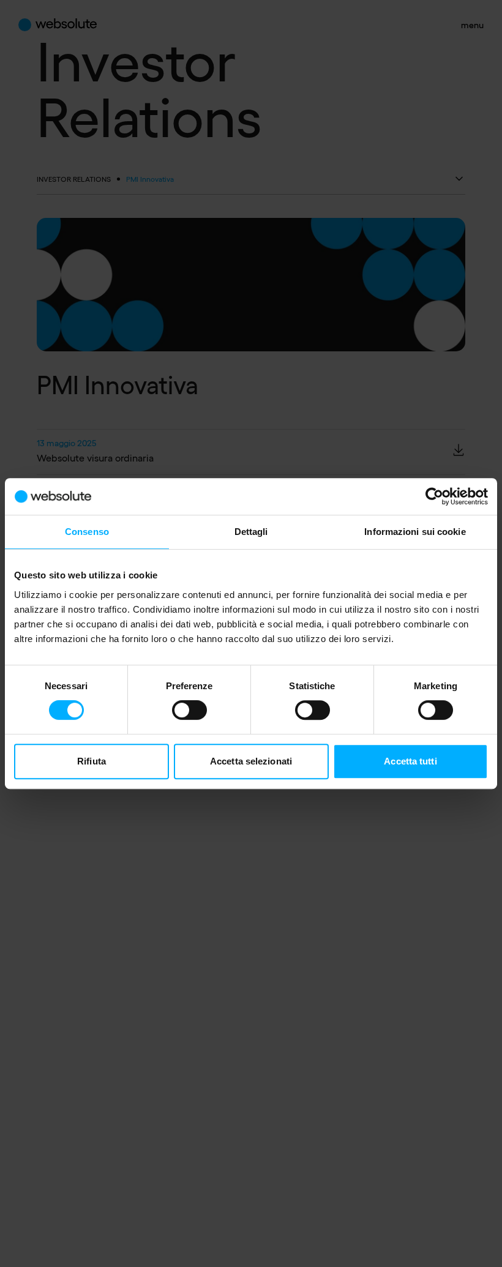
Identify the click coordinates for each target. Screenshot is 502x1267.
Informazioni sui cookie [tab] (414, 531)
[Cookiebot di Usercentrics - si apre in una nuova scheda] (434, 496)
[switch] (189, 710)
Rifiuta (91, 761)
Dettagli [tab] (251, 531)
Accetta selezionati (251, 761)
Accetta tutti (410, 761)
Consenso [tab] (87, 531)
